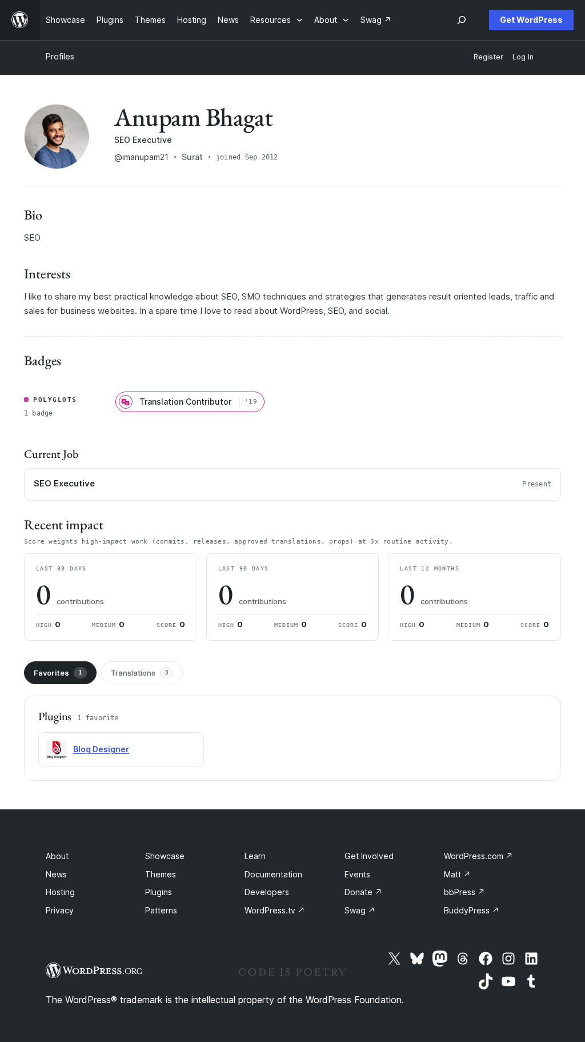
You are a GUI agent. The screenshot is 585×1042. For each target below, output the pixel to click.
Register (488, 57)
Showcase (165, 856)
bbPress (464, 892)
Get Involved (369, 856)
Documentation (273, 874)
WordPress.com (478, 856)
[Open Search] (462, 20)
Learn (255, 856)
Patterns (161, 910)
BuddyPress (471, 910)
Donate (363, 892)
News (56, 874)
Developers (267, 892)
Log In (523, 57)
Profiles (60, 56)
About (57, 856)
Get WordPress (531, 20)
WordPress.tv (275, 910)
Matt (457, 874)
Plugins (158, 892)
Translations (140, 672)
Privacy (60, 910)
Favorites (58, 672)
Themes (160, 874)
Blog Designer (101, 749)
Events (357, 874)
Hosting (60, 892)
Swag (359, 910)
